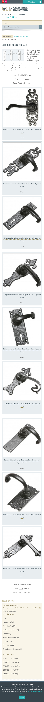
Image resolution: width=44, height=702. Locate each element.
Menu (5, 23)
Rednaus (6, 634)
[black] (22, 438)
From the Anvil (8, 626)
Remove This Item (40, 607)
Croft (5, 618)
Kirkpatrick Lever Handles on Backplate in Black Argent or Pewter (22, 130)
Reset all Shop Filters (9, 611)
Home (16, 36)
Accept (22, 697)
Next (29, 83)
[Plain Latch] (22, 272)
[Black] (22, 216)
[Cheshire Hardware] (22, 8)
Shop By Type (23, 36)
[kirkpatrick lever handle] (22, 107)
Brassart (6, 641)
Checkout (31, 1)
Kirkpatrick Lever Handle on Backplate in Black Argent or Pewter (22, 404)
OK (40, 27)
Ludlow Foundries (9, 630)
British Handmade (9, 638)
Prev (19, 83)
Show (16, 79)
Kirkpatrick (7, 622)
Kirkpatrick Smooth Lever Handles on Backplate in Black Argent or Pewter (22, 461)
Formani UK (7, 645)
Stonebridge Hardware (11, 649)
